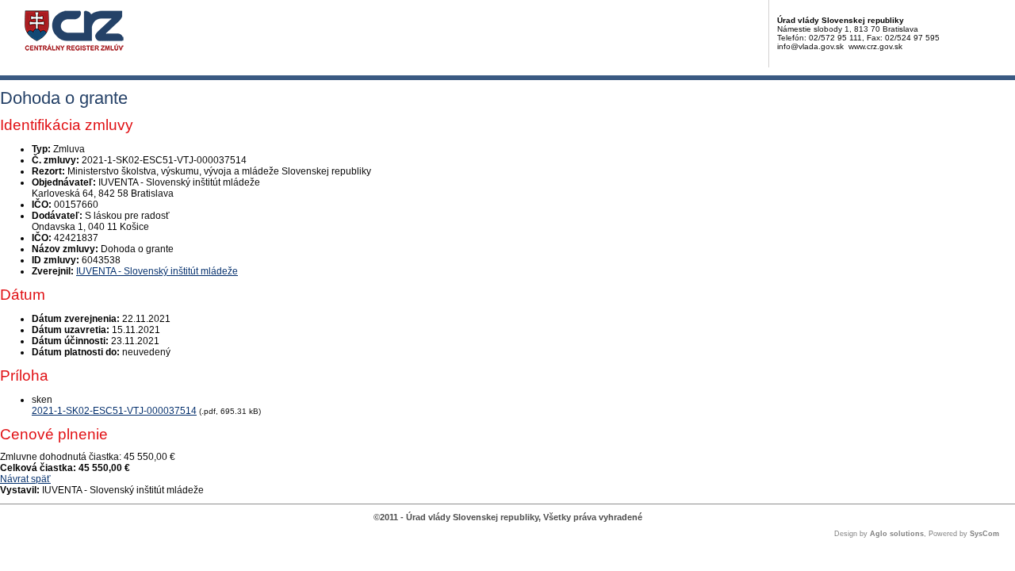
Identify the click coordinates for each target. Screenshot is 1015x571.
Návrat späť (25, 479)
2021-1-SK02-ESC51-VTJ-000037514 (114, 410)
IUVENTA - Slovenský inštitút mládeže (157, 271)
